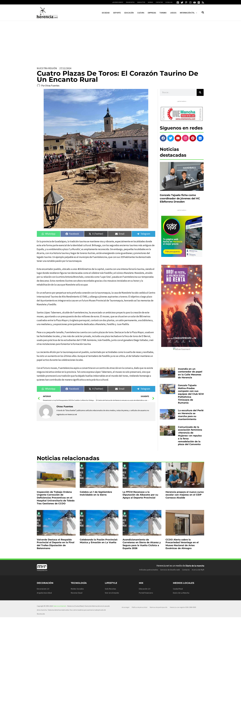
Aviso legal (125, 607)
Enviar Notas (130, 2)
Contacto (186, 569)
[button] (196, 12)
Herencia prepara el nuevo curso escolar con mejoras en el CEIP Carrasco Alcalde (185, 495)
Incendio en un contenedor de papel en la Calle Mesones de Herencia (190, 373)
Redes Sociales (77, 589)
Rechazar (160, 712)
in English (168, 2)
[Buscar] (200, 92)
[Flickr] (198, 2)
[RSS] (203, 2)
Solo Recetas (110, 589)
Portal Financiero (146, 593)
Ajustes (177, 712)
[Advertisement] (120, 41)
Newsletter (141, 2)
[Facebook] (178, 2)
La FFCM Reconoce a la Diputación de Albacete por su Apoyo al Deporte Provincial (140, 495)
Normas (150, 2)
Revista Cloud (76, 593)
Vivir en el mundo (112, 593)
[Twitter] (182, 2)
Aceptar (143, 712)
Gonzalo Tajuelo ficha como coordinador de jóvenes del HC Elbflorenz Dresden (180, 198)
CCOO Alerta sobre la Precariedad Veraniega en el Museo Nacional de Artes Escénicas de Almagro (182, 544)
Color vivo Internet (59, 606)
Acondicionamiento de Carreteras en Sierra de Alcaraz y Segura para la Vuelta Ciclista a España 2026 (142, 544)
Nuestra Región (47, 68)
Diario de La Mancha (181, 593)
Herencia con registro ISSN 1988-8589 (183, 607)
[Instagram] (190, 2)
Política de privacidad (139, 607)
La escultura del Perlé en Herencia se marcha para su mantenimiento (190, 414)
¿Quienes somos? (117, 2)
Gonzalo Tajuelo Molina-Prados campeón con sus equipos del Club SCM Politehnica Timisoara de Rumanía (191, 394)
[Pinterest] (186, 2)
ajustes (124, 714)
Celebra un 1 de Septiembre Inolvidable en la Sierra (96, 493)
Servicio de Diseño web (170, 569)
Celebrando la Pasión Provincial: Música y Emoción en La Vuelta (99, 541)
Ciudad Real (178, 589)
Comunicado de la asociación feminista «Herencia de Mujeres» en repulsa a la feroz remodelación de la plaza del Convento (190, 436)
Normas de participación (158, 607)
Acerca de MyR (198, 569)
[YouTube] (194, 2)
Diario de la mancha (194, 565)
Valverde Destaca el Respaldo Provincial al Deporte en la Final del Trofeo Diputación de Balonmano (55, 544)
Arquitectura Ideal (44, 593)
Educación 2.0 (144, 589)
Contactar (159, 2)
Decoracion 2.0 (43, 589)
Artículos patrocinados (148, 569)
